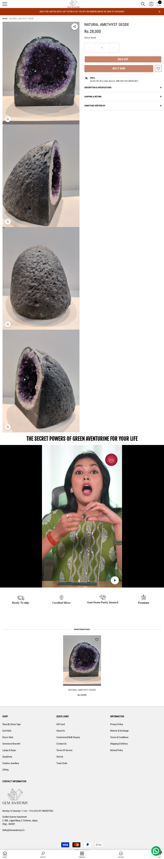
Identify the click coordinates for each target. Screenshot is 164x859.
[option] (82, 666)
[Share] (74, 26)
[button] (143, 4)
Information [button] (117, 716)
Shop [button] (5, 716)
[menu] (4, 4)
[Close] (159, 11)
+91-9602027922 (45, 810)
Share (74, 26)
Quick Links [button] (62, 716)
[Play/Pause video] (115, 580)
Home (4, 18)
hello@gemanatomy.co (13, 830)
